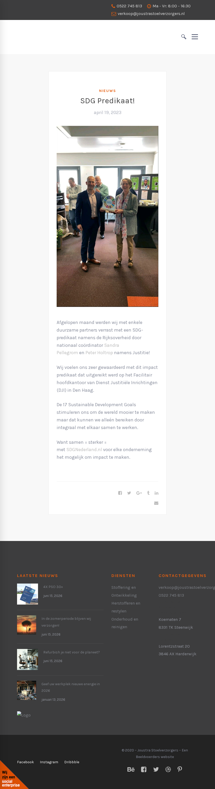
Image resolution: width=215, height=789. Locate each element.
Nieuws (107, 91)
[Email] (156, 503)
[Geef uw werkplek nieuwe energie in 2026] (26, 684)
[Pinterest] (179, 769)
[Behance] (131, 769)
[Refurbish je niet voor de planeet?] (27, 652)
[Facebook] (120, 493)
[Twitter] (129, 493)
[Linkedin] (156, 493)
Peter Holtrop (99, 352)
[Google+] (139, 493)
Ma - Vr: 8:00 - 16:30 (171, 5)
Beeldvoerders (148, 757)
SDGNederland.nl (84, 449)
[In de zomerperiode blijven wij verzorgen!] (26, 619)
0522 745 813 (129, 5)
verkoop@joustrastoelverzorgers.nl (151, 13)
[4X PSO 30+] (27, 587)
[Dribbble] (168, 769)
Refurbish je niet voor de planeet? (71, 652)
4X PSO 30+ (53, 587)
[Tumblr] (148, 493)
